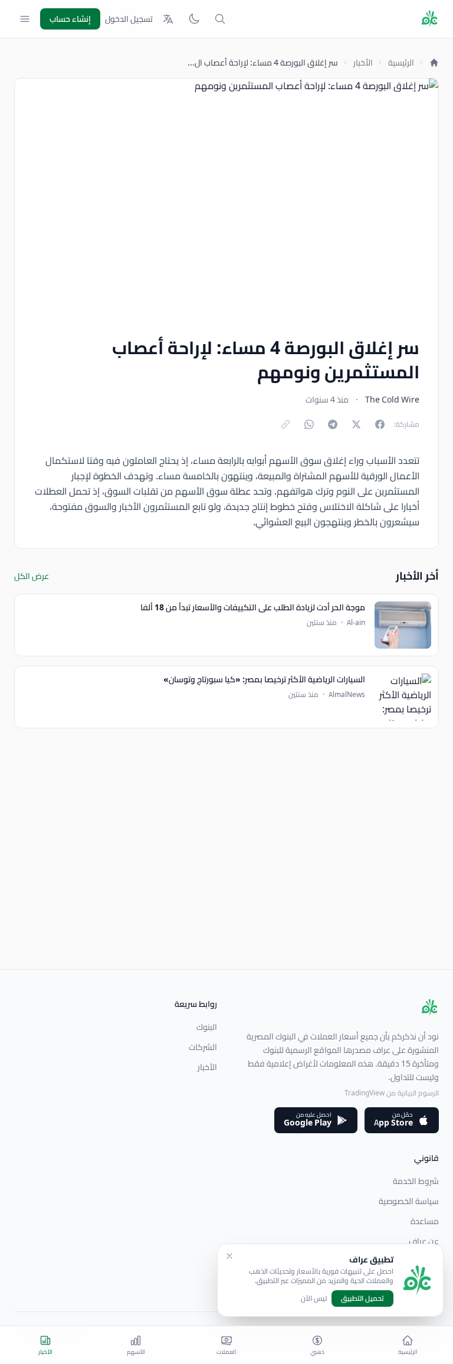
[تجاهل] (229, 1256)
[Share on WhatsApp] (309, 424)
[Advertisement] (226, 886)
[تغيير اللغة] (168, 19)
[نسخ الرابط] (285, 424)
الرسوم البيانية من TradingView (391, 1093)
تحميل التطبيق (362, 1298)
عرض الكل (31, 576)
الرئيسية (401, 62)
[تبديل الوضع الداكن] (194, 19)
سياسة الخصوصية (409, 1201)
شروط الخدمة (416, 1181)
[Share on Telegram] (332, 424)
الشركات (203, 1047)
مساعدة (425, 1221)
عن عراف (424, 1241)
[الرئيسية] (434, 62)
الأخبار (363, 62)
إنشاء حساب (70, 19)
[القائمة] (24, 19)
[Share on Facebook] (379, 424)
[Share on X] (356, 424)
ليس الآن (314, 1298)
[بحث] (220, 19)
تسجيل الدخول (129, 19)
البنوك (206, 1027)
